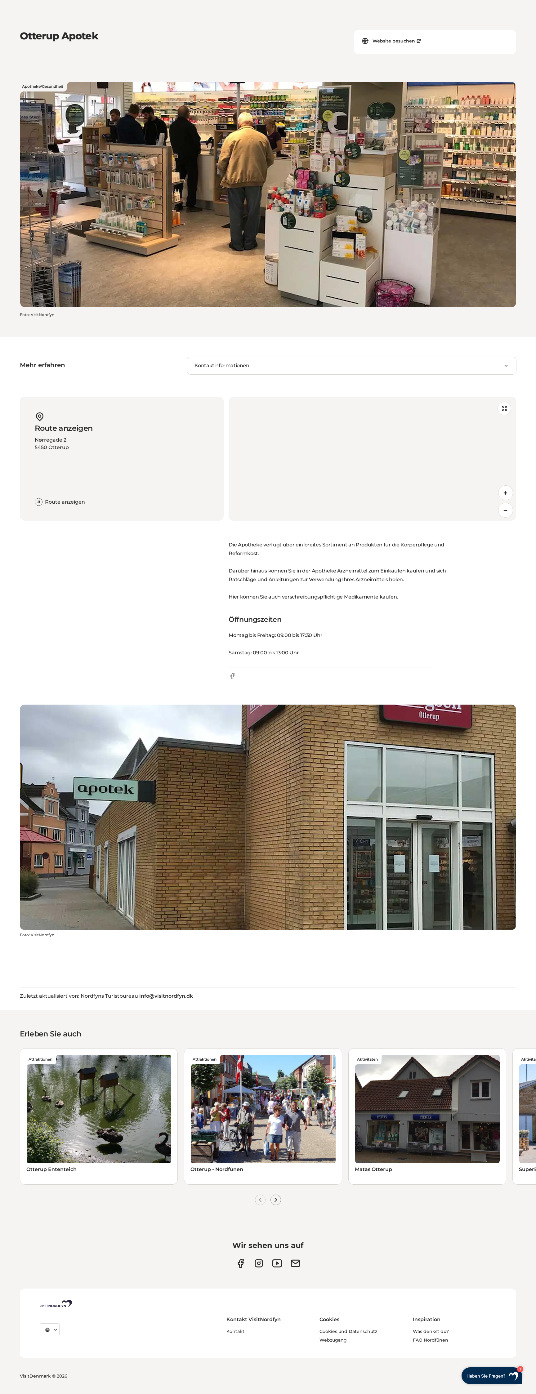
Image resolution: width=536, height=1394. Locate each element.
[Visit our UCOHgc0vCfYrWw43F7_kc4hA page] (277, 1263)
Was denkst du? (431, 1331)
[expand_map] (504, 408)
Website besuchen (394, 41)
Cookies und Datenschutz (348, 1331)
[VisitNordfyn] (56, 1303)
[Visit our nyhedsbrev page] (295, 1263)
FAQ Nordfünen (430, 1340)
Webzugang (333, 1340)
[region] (372, 459)
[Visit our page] (240, 1263)
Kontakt (235, 1331)
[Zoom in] (505, 492)
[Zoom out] (505, 510)
